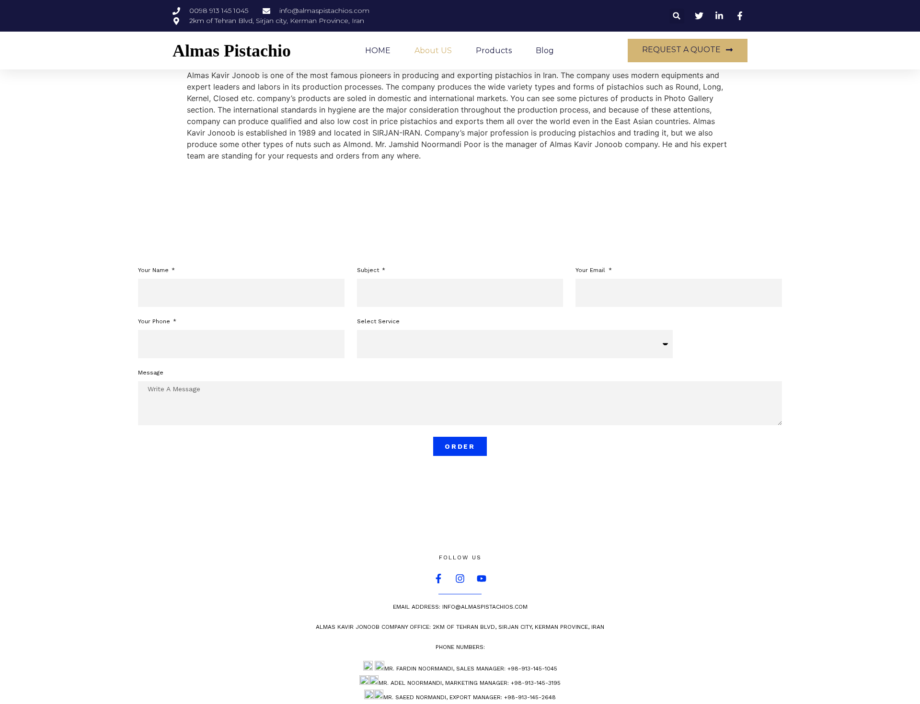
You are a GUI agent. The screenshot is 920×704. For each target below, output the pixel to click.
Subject (369, 270)
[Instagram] (460, 578)
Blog (545, 50)
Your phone (155, 321)
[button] (676, 16)
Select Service (378, 321)
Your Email (591, 270)
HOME (378, 50)
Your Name (154, 270)
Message (150, 373)
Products (494, 50)
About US (433, 50)
